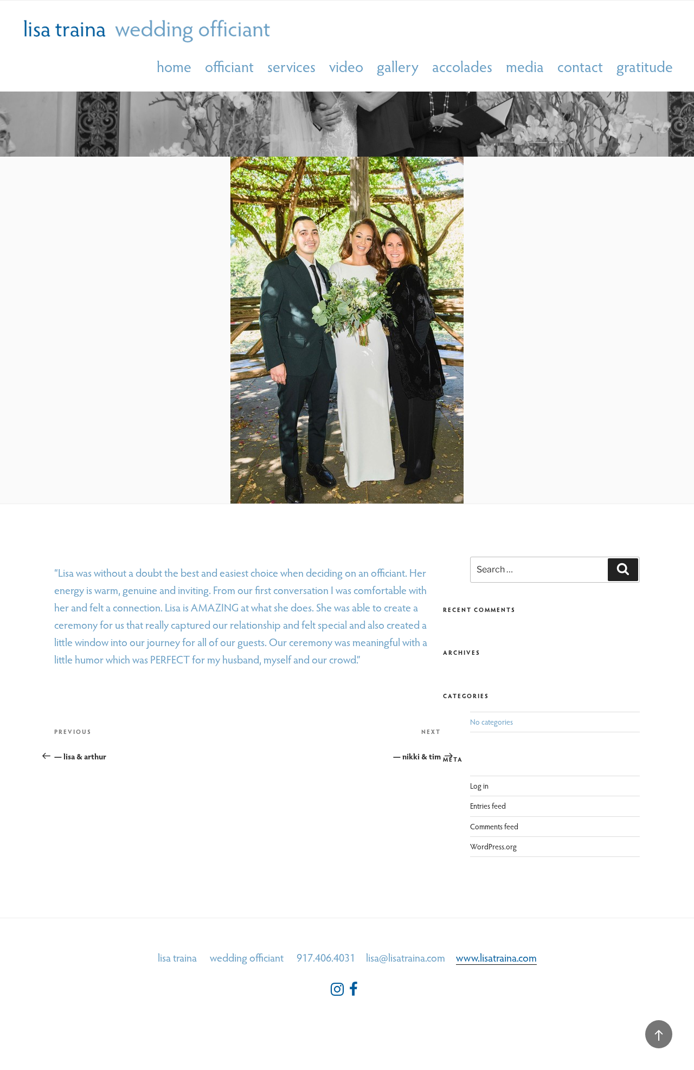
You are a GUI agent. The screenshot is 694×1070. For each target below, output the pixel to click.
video (346, 66)
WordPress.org (493, 846)
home (174, 66)
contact (580, 66)
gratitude (644, 66)
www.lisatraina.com (496, 957)
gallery (398, 66)
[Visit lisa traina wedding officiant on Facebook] (353, 992)
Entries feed (488, 806)
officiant (229, 66)
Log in (479, 786)
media (525, 66)
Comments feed (494, 826)
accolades (462, 66)
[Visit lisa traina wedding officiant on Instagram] (337, 992)
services (291, 66)
